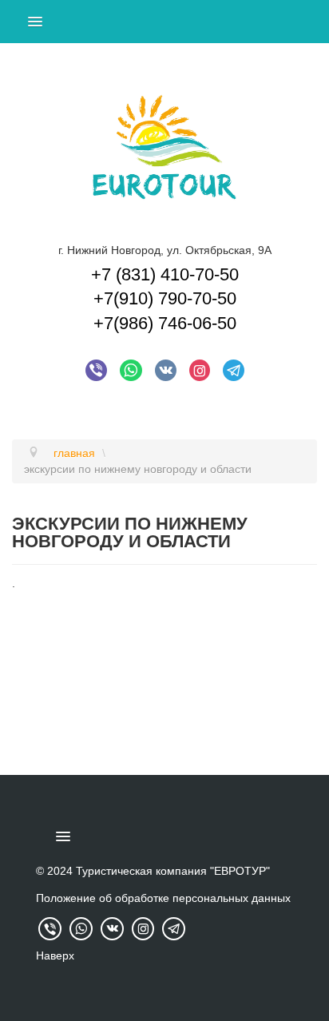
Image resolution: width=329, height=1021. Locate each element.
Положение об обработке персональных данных (163, 898)
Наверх (55, 955)
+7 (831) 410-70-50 (165, 274)
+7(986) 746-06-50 (164, 323)
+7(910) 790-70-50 (164, 298)
